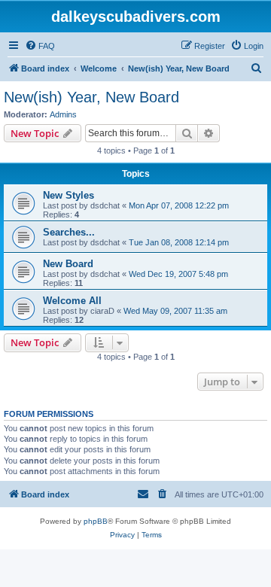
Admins (63, 114)
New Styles (68, 195)
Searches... (69, 232)
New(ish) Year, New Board (91, 97)
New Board (68, 263)
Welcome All (72, 300)
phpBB (96, 521)
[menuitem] (40, 46)
